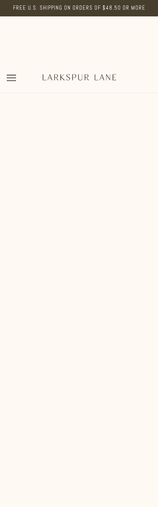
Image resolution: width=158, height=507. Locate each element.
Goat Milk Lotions (79, 366)
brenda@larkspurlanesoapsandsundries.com (79, 265)
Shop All (79, 340)
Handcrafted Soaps (79, 353)
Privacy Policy (79, 443)
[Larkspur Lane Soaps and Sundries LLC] (79, 77)
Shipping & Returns (79, 430)
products (89, 187)
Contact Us (79, 417)
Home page (83, 177)
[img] (60, 298)
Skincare (79, 378)
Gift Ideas (79, 392)
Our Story (79, 404)
